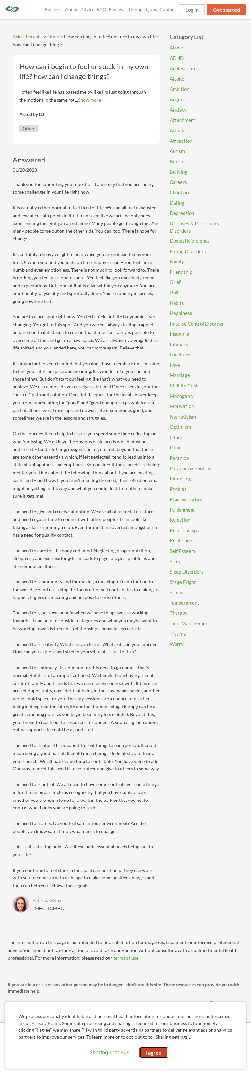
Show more (89, 100)
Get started (226, 10)
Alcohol (178, 79)
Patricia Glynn (46, 900)
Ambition (179, 89)
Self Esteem (182, 551)
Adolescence (183, 68)
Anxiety (178, 110)
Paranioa (179, 458)
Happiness (181, 313)
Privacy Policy (45, 1023)
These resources (179, 984)
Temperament (184, 603)
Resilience (181, 540)
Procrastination (186, 499)
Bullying (178, 172)
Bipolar (177, 161)
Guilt (175, 292)
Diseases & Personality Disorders (195, 227)
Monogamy (182, 396)
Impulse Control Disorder (197, 324)
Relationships (184, 530)
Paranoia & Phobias (190, 468)
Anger (176, 99)
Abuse (176, 47)
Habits (177, 303)
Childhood (180, 192)
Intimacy (179, 344)
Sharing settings (109, 1052)
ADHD (177, 58)
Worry (177, 644)
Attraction (181, 141)
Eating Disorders (188, 251)
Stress (176, 592)
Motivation (182, 406)
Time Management (190, 623)
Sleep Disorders (187, 572)
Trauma (178, 634)
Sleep (175, 561)
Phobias (178, 489)
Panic (175, 447)
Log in (192, 10)
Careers (178, 182)
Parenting (180, 478)
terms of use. (126, 958)
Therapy (179, 613)
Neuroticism (183, 417)
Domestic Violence (190, 241)
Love (175, 365)
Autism (177, 151)
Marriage (180, 375)
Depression (182, 213)
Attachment (182, 120)
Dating (177, 203)
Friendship (181, 272)
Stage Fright (183, 582)
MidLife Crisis (185, 385)
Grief (175, 282)
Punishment (182, 510)
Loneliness (181, 354)
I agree (153, 1052)
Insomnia (179, 334)
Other (53, 36)
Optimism (180, 427)
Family (177, 261)
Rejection (180, 520)
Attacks (178, 130)
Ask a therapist (28, 36)
